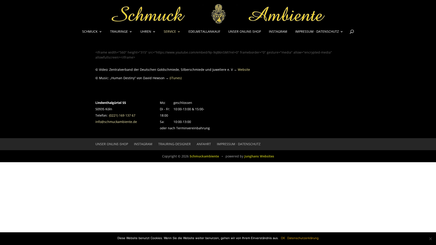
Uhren (145, 32)
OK (283, 238)
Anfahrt (204, 144)
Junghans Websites (259, 156)
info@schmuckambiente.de (116, 122)
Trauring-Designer (174, 144)
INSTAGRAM (278, 32)
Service (170, 32)
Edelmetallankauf (204, 32)
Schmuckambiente (204, 156)
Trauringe (119, 32)
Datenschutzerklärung (303, 238)
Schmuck (90, 32)
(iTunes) (176, 78)
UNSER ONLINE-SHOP (244, 32)
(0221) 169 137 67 (122, 115)
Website (244, 69)
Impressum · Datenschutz (317, 32)
